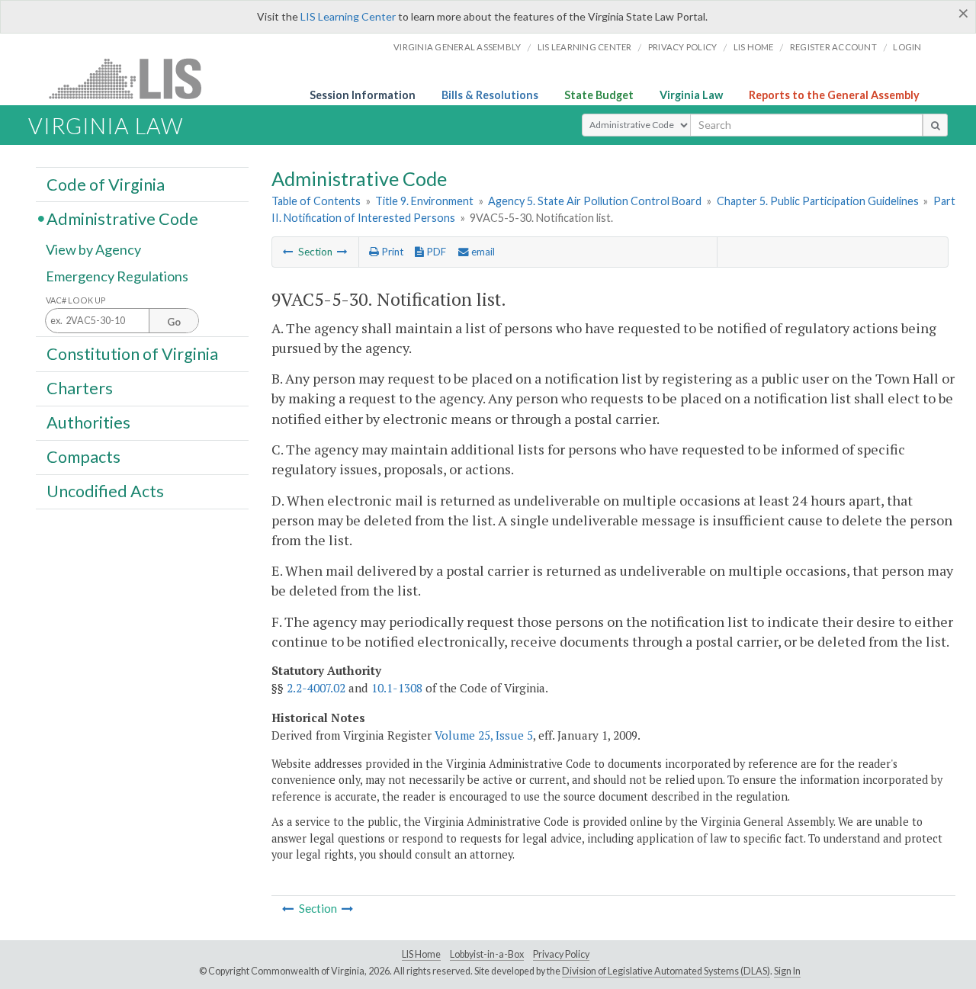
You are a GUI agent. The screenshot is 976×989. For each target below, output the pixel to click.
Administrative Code (122, 218)
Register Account (833, 47)
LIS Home (421, 954)
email (482, 252)
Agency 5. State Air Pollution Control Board (595, 200)
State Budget (599, 94)
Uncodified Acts (105, 491)
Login (907, 47)
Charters (80, 388)
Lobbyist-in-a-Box (487, 954)
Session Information (363, 94)
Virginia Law (691, 94)
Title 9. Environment (424, 200)
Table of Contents (316, 200)
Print (391, 252)
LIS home (754, 47)
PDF (435, 252)
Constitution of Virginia (132, 353)
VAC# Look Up (76, 300)
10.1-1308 (396, 687)
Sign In (787, 971)
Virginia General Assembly (457, 47)
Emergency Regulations (117, 276)
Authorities (88, 422)
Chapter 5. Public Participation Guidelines (818, 200)
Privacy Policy (683, 47)
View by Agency (93, 249)
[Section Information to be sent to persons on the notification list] (342, 252)
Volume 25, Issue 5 (484, 735)
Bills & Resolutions (489, 94)
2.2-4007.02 (316, 687)
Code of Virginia (106, 184)
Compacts (83, 457)
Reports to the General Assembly (834, 94)
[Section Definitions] (288, 252)
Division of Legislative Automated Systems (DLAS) (666, 971)
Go (174, 322)
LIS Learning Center (348, 16)
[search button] (935, 125)
